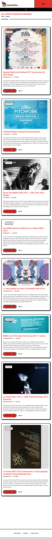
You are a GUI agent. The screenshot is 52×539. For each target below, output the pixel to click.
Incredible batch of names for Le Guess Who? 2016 (23, 229)
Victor (17, 77)
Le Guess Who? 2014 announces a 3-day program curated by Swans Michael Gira (25, 473)
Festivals (8, 162)
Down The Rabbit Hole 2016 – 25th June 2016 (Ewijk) (23, 194)
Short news (9, 103)
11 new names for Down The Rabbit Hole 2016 (24, 288)
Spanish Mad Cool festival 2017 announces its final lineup (24, 73)
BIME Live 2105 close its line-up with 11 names (24, 335)
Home (2, 16)
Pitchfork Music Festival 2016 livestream (21, 131)
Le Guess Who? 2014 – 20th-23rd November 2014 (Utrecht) (25, 398)
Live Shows (9, 32)
